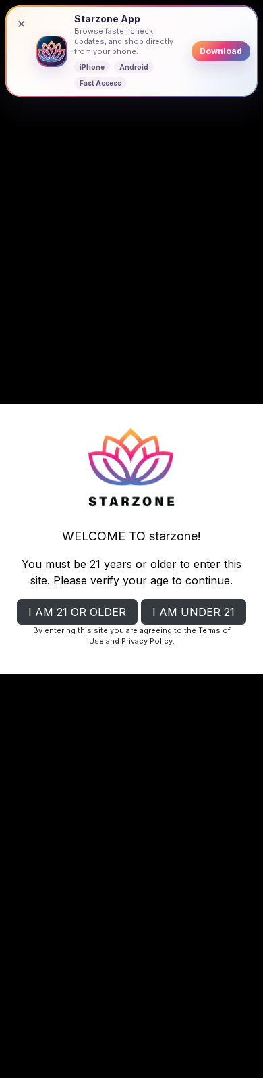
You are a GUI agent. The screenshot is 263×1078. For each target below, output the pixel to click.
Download (221, 51)
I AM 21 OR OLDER (77, 612)
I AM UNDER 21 (193, 612)
